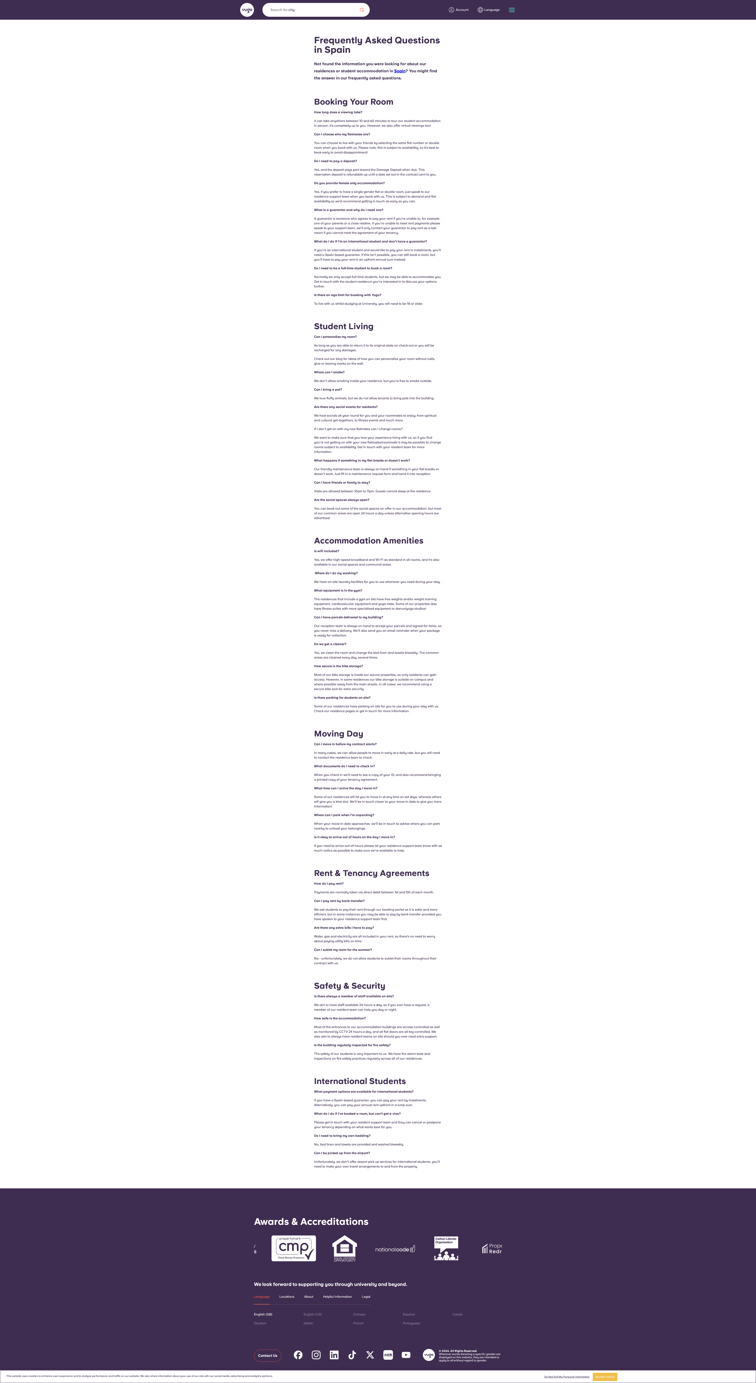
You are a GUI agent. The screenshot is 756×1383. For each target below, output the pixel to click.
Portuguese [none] (411, 1323)
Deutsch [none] (260, 1323)
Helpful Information (337, 1296)
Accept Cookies (605, 1376)
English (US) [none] (313, 1314)
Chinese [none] (359, 1314)
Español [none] (409, 1314)
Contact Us (267, 1355)
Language (262, 1296)
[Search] (362, 10)
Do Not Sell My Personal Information (567, 1376)
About (308, 1296)
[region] (378, 1376)
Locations (286, 1296)
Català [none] (457, 1314)
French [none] (358, 1323)
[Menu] (512, 10)
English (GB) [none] (263, 1314)
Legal (366, 1296)
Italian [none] (308, 1323)
